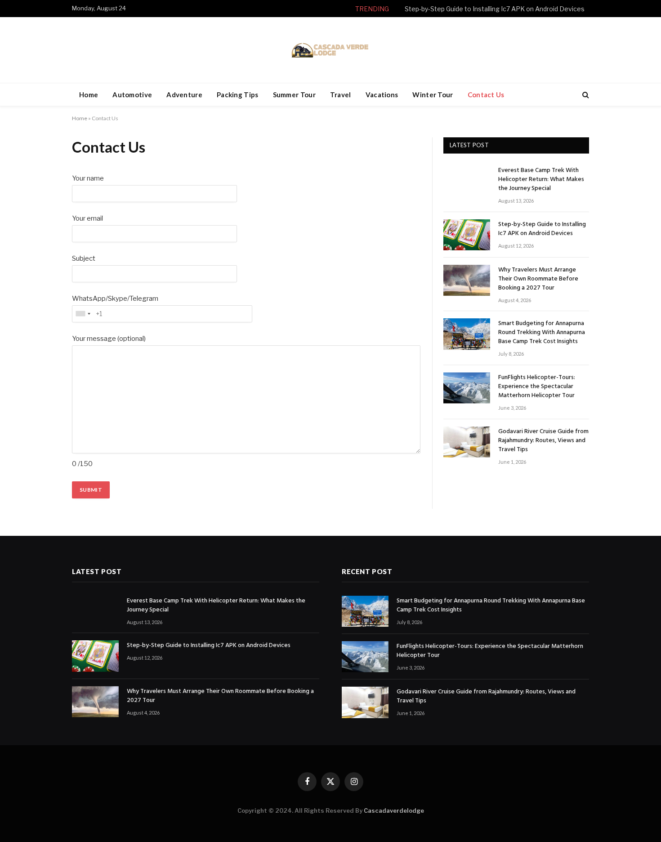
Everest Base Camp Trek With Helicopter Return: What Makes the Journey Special (541, 179)
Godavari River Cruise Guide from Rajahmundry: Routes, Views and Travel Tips (543, 440)
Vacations (382, 95)
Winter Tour (432, 95)
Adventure (184, 95)
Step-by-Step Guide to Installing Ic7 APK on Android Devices (495, 9)
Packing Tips (238, 95)
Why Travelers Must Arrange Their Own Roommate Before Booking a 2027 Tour (538, 279)
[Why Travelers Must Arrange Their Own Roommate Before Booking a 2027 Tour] (466, 280)
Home (88, 95)
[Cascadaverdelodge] (330, 50)
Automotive (132, 95)
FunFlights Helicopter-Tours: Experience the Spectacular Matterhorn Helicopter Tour (536, 386)
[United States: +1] (82, 314)
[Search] (585, 95)
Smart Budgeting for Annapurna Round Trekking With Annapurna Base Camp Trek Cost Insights (541, 332)
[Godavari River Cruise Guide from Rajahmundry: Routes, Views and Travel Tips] (466, 441)
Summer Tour (294, 95)
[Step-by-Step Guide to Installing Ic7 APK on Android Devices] (466, 234)
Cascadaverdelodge (394, 810)
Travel (340, 95)
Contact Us (486, 95)
